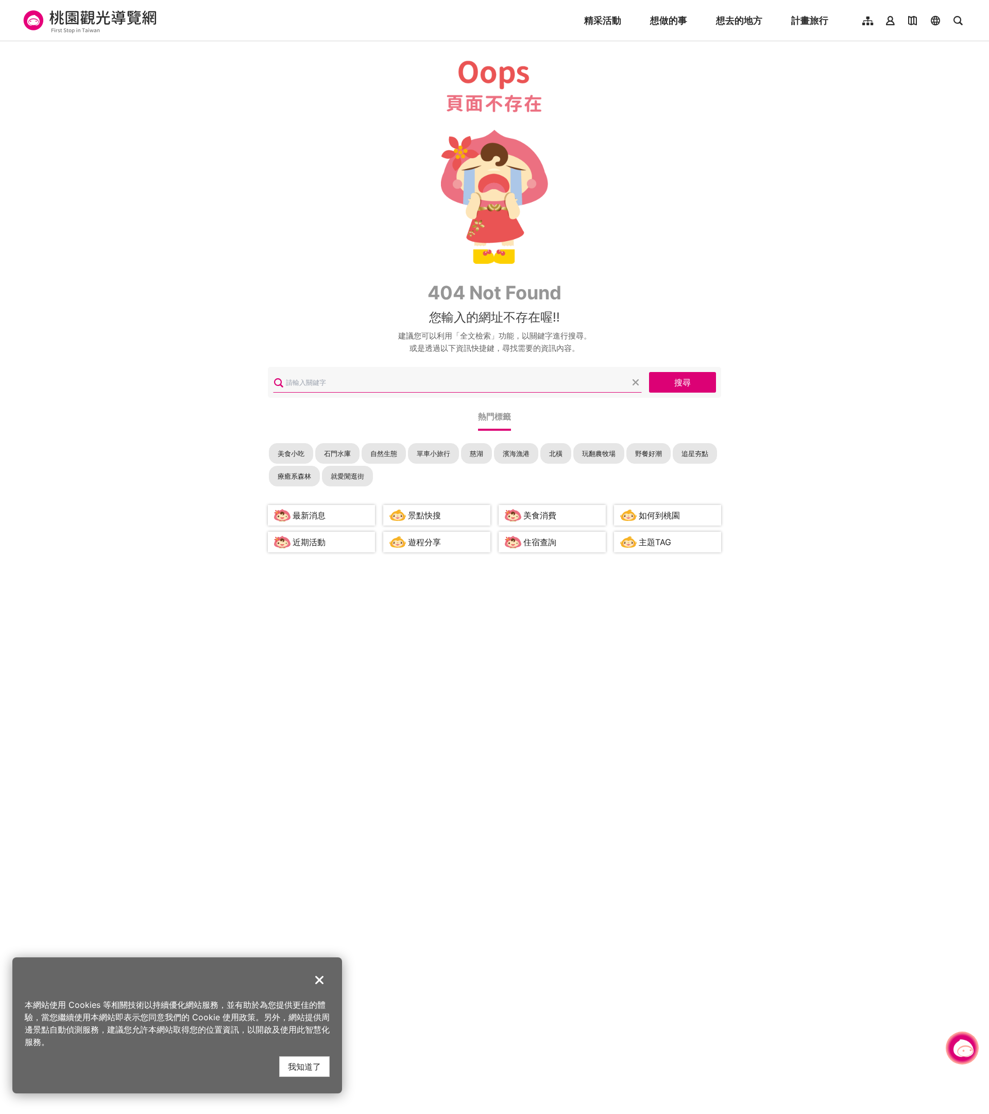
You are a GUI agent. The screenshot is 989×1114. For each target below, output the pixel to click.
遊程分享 (424, 542)
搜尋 (682, 382)
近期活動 (309, 542)
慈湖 (476, 453)
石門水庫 (337, 453)
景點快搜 (424, 515)
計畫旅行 (809, 20)
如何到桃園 (659, 515)
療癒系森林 (294, 476)
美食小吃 (291, 453)
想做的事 (668, 20)
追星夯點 (694, 453)
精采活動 (602, 20)
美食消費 (539, 515)
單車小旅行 (433, 453)
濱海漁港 (516, 453)
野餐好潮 (648, 453)
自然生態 (383, 453)
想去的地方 (739, 20)
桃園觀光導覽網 (88, 20)
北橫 (555, 453)
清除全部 (636, 382)
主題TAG (655, 542)
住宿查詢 (539, 542)
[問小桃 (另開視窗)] (962, 1048)
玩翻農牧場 (599, 453)
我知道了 (304, 1066)
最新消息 (309, 515)
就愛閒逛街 (347, 476)
